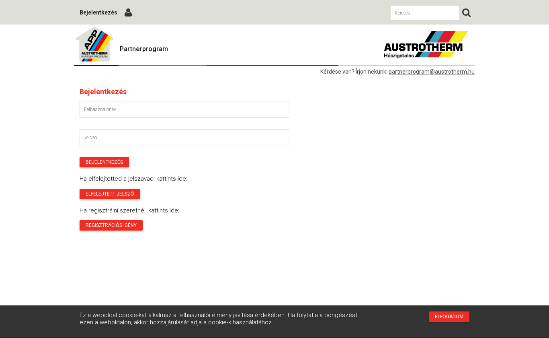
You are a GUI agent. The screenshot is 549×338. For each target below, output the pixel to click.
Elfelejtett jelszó (110, 194)
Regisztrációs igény (111, 225)
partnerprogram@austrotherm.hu (432, 71)
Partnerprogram (144, 49)
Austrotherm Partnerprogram (94, 45)
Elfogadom (449, 316)
